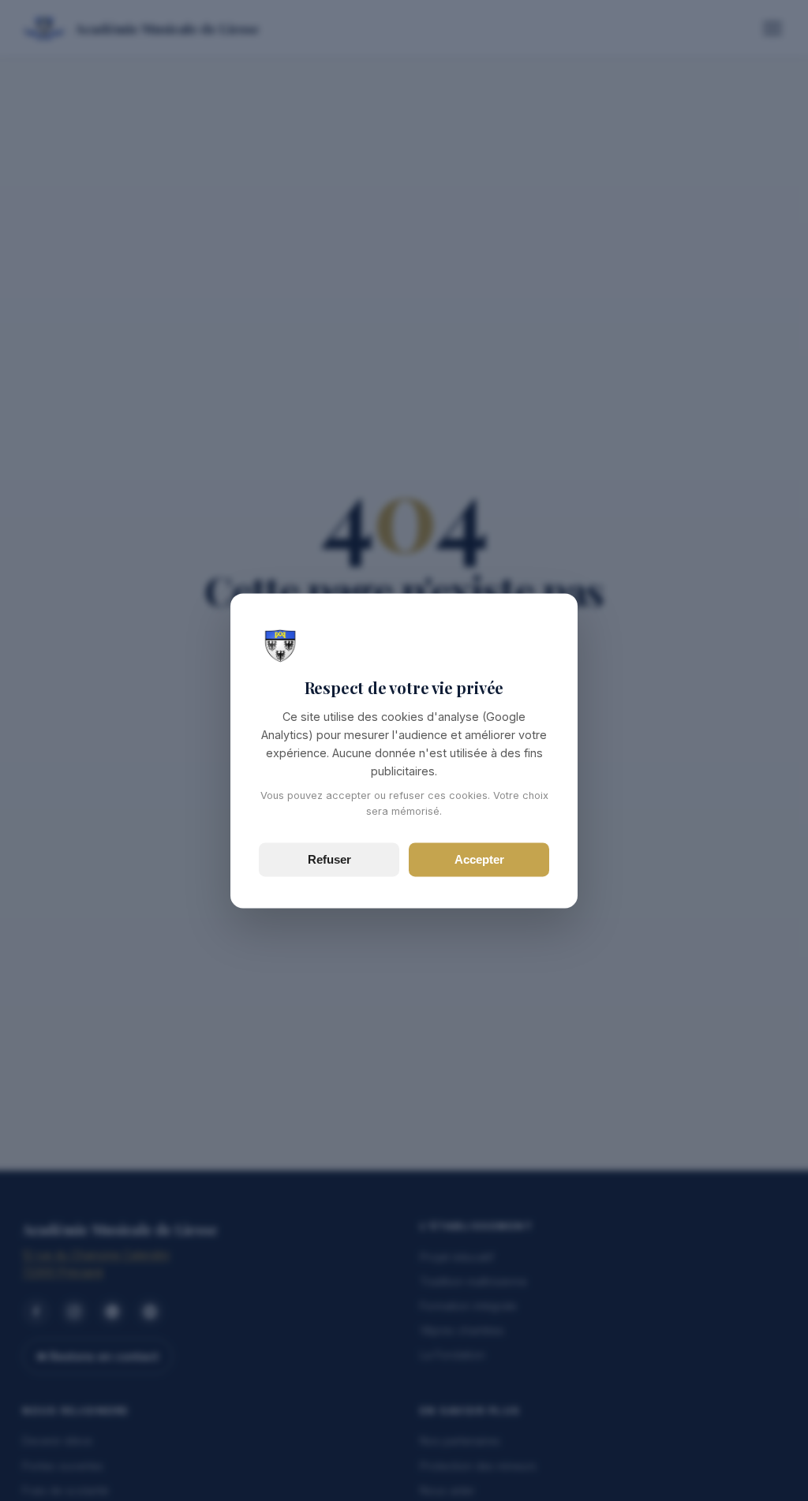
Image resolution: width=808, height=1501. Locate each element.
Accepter (479, 859)
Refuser (329, 859)
